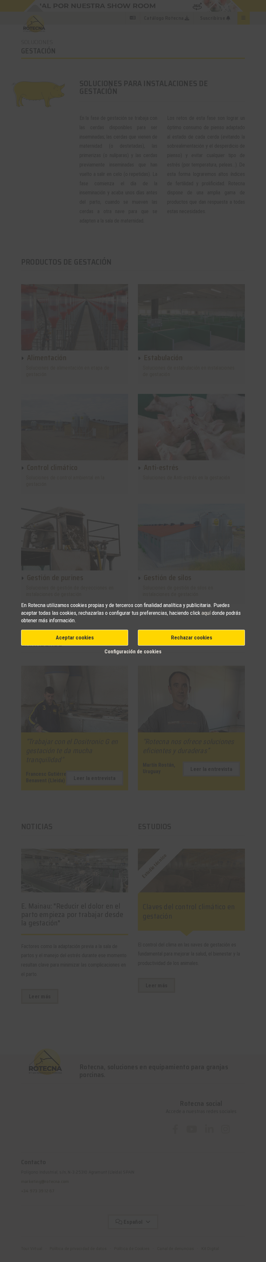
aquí (206, 613)
